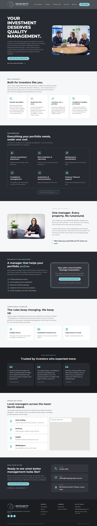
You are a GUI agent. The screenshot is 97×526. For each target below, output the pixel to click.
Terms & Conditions (62, 509)
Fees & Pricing (44, 511)
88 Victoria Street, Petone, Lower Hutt (81, 512)
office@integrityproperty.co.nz (82, 509)
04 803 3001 (78, 506)
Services (47, 4)
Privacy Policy (61, 506)
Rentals (74, 4)
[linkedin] (14, 516)
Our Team (66, 4)
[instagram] (11, 516)
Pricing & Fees (57, 4)
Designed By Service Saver (83, 523)
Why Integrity (38, 4)
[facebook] (8, 516)
